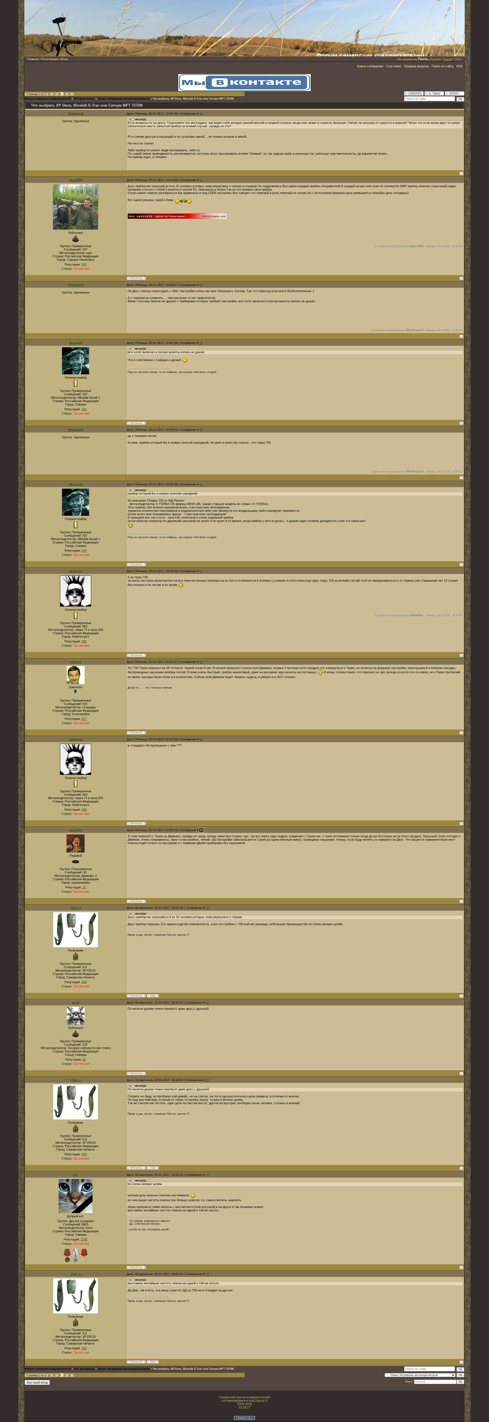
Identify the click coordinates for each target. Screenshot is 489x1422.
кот (75, 1174)
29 (207, 1174)
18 (201, 284)
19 (201, 342)
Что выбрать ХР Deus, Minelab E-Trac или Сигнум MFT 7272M (193, 98)
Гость (423, 59)
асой (75, 1002)
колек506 (75, 830)
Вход (64, 59)
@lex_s (75, 907)
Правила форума (416, 66)
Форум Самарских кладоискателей (48, 98)
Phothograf (75, 113)
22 (201, 571)
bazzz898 (75, 180)
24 (201, 739)
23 (201, 661)
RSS (459, 59)
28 (207, 1080)
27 (207, 1002)
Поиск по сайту (443, 66)
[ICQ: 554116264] (153, 995)
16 (201, 113)
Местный (75, 342)
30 (207, 1274)
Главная (32, 59)
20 (201, 429)
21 (201, 484)
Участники (393, 66)
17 (201, 180)
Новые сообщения (370, 66)
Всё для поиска (84, 98)
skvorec (75, 661)
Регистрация (49, 59)
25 (201, 830)
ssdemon (75, 571)
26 (207, 907)
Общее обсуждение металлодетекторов (124, 98)
